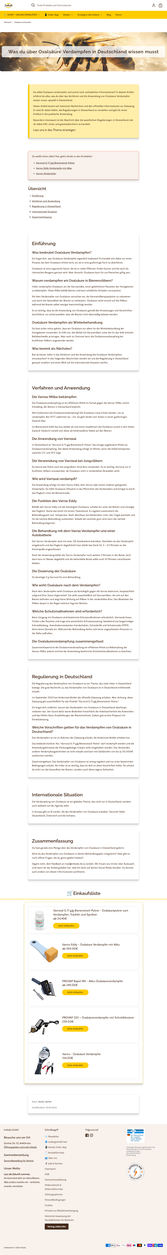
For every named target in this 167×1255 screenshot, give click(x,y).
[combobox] (82, 5)
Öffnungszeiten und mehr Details (20, 1147)
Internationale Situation (44, 211)
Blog (109, 14)
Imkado (23, 1248)
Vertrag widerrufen (56, 1226)
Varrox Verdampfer (46, 173)
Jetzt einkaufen (66, 925)
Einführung (37, 195)
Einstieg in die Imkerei (89, 14)
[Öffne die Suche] (33, 5)
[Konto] (153, 5)
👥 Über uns (51, 1158)
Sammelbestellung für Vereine (19, 1160)
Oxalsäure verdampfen (22, 22)
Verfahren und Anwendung (46, 201)
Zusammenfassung (42, 217)
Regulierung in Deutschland (46, 206)
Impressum (50, 1168)
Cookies (48, 1205)
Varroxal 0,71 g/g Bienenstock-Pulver (55, 162)
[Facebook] (87, 1135)
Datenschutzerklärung (55, 1179)
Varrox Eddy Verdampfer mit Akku (54, 168)
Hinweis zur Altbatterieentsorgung (61, 1210)
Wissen (67, 14)
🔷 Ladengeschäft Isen (56, 1141)
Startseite (7, 22)
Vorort (118, 14)
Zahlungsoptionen (54, 1194)
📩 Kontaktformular (54, 1152)
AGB (47, 1174)
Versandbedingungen (55, 1199)
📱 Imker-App (51, 14)
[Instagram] (91, 1135)
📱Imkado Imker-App (56, 1147)
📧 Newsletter (52, 1136)
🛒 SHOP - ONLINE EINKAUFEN (20, 14)
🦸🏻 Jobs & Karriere (53, 1163)
